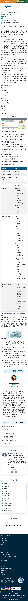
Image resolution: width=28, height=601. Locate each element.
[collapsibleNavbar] (25, 6)
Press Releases (5, 567)
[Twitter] (6, 582)
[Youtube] (13, 582)
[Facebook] (2, 582)
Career (3, 542)
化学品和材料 (13, 27)
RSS (2, 544)
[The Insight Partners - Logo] (7, 6)
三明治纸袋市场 (23, 27)
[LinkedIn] (9, 582)
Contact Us (4, 540)
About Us (3, 538)
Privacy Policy (4, 552)
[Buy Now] (21, 1)
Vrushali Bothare (14, 383)
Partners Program (6, 568)
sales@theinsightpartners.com (16, 595)
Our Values (4, 560)
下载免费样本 (6, 1)
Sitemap (3, 574)
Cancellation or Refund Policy (9, 556)
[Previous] (11, 472)
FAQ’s (2, 558)
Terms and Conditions (7, 554)
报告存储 (6, 27)
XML (2, 546)
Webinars (3, 570)
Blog (2, 572)
